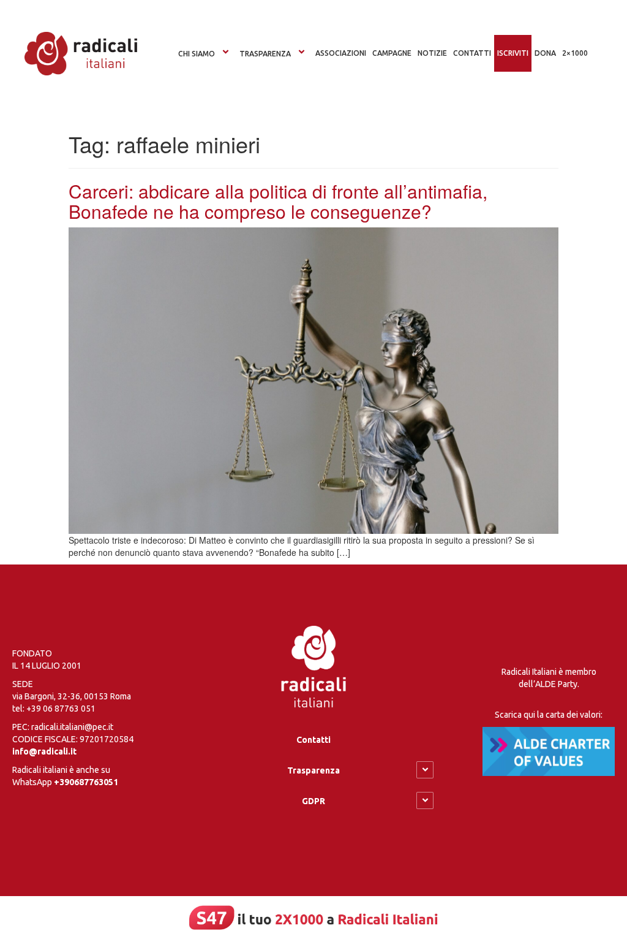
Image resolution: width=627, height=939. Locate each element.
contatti (472, 53)
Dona (545, 53)
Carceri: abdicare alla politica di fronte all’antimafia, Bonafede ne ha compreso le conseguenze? (278, 201)
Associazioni (340, 53)
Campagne (391, 53)
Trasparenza (265, 54)
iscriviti (512, 53)
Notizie (432, 53)
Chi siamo (196, 54)
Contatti (313, 740)
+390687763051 (86, 782)
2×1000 (575, 53)
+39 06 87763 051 (61, 708)
